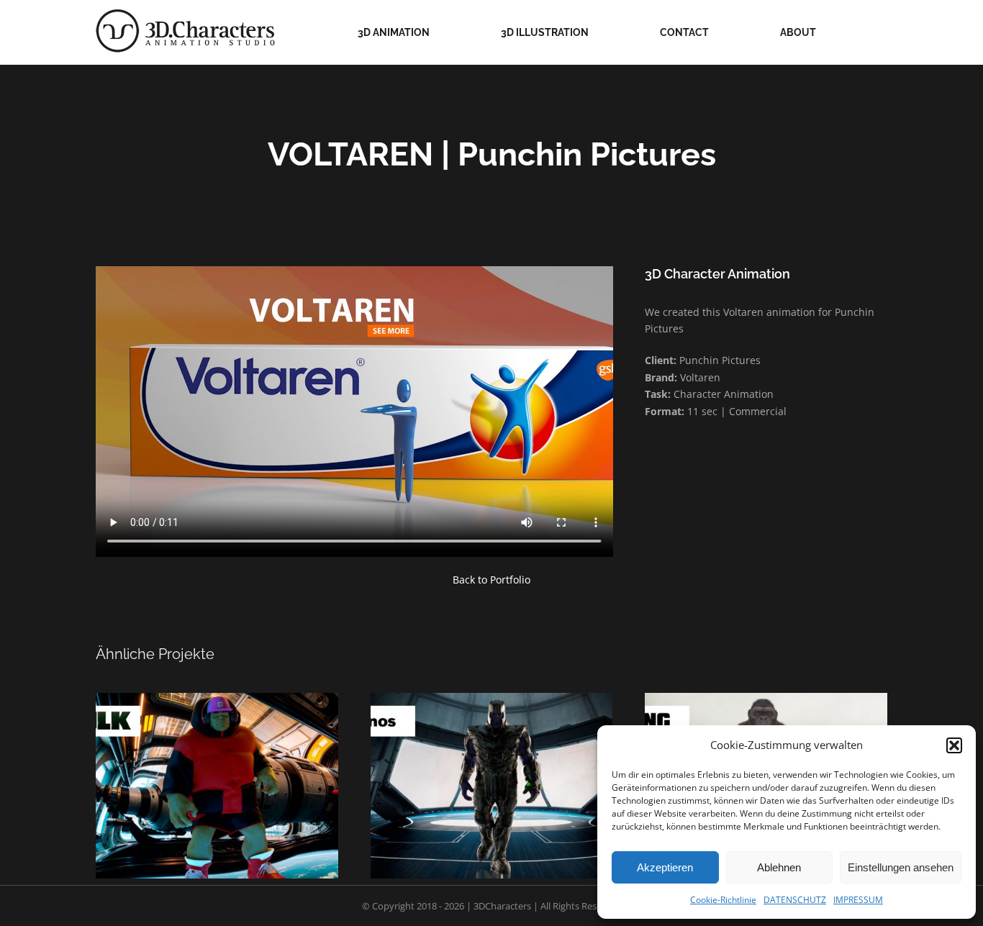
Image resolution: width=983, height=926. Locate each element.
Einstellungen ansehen (900, 867)
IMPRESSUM (858, 900)
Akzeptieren (665, 867)
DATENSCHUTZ (795, 900)
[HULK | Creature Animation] (217, 786)
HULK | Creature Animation (235, 767)
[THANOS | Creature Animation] (492, 786)
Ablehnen (779, 867)
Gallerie (199, 767)
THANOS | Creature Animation (509, 767)
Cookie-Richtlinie (723, 900)
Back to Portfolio (491, 579)
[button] (954, 745)
